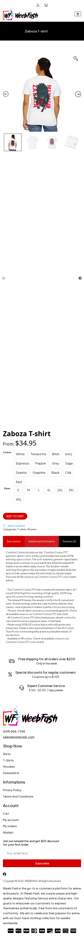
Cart (6, 813)
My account (11, 820)
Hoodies (9, 766)
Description (14, 541)
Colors (7, 452)
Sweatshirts (11, 773)
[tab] (14, 541)
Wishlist (8, 832)
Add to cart (15, 516)
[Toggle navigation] (78, 14)
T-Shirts (8, 760)
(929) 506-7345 (14, 731)
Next (80, 278)
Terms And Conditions (18, 796)
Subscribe (42, 863)
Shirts (7, 754)
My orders (10, 826)
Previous (3, 278)
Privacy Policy (12, 790)
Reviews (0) (69, 541)
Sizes (7, 488)
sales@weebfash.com (18, 737)
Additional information (42, 541)
